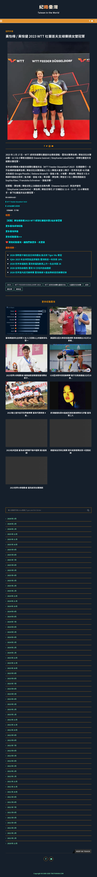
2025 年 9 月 (11, 549)
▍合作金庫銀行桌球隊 (13, 206)
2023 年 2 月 (11, 709)
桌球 (86, 285)
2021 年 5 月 (11, 818)
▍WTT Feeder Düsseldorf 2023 (16, 202)
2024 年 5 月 (11, 632)
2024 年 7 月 (11, 622)
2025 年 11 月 (12, 539)
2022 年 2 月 (11, 771)
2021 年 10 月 (12, 792)
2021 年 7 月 (11, 807)
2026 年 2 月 (11, 524)
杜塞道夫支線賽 (75, 285)
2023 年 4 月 (11, 699)
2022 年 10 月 (12, 730)
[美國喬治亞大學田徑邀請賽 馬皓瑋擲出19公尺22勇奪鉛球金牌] (70, 320)
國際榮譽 (9, 31)
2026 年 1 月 (11, 529)
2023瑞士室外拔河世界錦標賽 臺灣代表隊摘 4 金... (26, 414)
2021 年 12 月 (12, 781)
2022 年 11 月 (12, 725)
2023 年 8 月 (11, 678)
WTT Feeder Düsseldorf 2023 (28, 285)
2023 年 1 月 (11, 714)
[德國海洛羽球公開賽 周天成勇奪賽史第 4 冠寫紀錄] (70, 433)
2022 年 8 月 (11, 740)
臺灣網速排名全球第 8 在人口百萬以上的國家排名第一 (26, 339)
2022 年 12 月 (12, 720)
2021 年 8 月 (11, 802)
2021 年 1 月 (11, 838)
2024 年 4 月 (11, 637)
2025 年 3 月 (11, 580)
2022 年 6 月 (11, 751)
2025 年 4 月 (11, 575)
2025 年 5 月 (11, 570)
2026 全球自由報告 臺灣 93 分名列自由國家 (30, 267)
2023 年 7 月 (11, 683)
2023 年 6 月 (11, 689)
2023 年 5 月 (11, 694)
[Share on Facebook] (44, 146)
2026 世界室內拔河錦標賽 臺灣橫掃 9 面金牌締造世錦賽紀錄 (38, 272)
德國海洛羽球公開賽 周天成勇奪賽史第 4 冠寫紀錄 (70, 451)
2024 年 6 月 (11, 627)
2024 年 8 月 (11, 616)
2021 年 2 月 (11, 833)
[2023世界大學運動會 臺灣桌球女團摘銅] (26, 470)
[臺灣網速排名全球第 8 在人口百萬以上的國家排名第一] (26, 320)
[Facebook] (89, 21)
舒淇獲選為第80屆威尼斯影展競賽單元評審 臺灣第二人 (70, 414)
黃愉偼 (18, 289)
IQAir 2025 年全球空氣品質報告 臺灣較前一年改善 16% (36, 259)
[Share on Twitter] (47, 146)
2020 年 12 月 (12, 843)
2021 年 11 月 (12, 787)
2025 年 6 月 (11, 565)
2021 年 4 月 (11, 823)
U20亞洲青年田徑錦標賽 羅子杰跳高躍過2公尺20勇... (70, 376)
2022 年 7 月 (11, 745)
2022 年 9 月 (11, 735)
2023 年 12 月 (12, 658)
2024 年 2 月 (11, 647)
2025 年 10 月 (12, 544)
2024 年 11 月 (12, 601)
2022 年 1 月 (11, 776)
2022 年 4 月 (11, 761)
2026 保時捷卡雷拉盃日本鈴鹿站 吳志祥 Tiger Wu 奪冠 (36, 255)
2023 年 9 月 (11, 673)
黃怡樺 (9, 289)
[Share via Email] (52, 146)
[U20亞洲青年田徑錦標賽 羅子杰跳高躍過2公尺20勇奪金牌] (70, 358)
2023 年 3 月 (11, 704)
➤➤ (14, 236)
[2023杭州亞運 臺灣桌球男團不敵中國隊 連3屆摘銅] (26, 433)
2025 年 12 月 (12, 534)
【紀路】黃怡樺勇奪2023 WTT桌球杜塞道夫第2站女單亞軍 (34, 220)
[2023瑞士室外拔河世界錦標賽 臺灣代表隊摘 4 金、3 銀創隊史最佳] (26, 395)
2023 (9, 285)
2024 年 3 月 (11, 642)
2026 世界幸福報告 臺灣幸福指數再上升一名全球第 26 (35, 263)
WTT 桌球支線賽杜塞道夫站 (55, 285)
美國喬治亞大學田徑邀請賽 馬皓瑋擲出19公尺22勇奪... (70, 339)
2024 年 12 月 (12, 596)
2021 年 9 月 (11, 797)
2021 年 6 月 (11, 812)
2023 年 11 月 (12, 663)
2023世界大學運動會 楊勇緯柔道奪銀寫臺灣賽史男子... (26, 376)
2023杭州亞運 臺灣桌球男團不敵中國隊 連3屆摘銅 (26, 451)
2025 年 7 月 (11, 560)
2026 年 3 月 (11, 519)
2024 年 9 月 (11, 611)
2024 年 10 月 (12, 606)
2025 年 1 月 (11, 591)
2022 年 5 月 (11, 756)
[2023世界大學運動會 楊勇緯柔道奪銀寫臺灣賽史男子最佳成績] (26, 358)
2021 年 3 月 (11, 828)
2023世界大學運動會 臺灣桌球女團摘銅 (26, 487)
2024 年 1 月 (11, 653)
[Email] (92, 21)
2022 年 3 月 (11, 766)
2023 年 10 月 (12, 668)
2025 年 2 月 (11, 586)
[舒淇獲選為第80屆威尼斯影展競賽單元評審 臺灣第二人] (70, 395)
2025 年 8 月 (11, 555)
